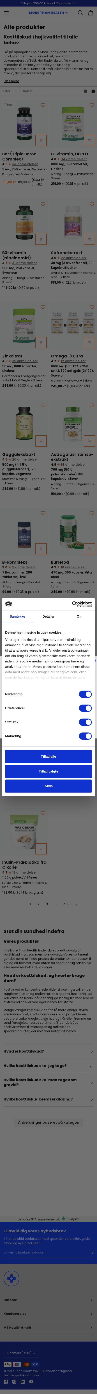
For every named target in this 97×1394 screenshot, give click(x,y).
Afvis (48, 786)
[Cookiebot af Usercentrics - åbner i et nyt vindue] (72, 604)
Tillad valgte (48, 771)
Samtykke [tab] (17, 616)
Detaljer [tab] (48, 616)
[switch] (85, 708)
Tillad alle (48, 756)
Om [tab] (79, 616)
